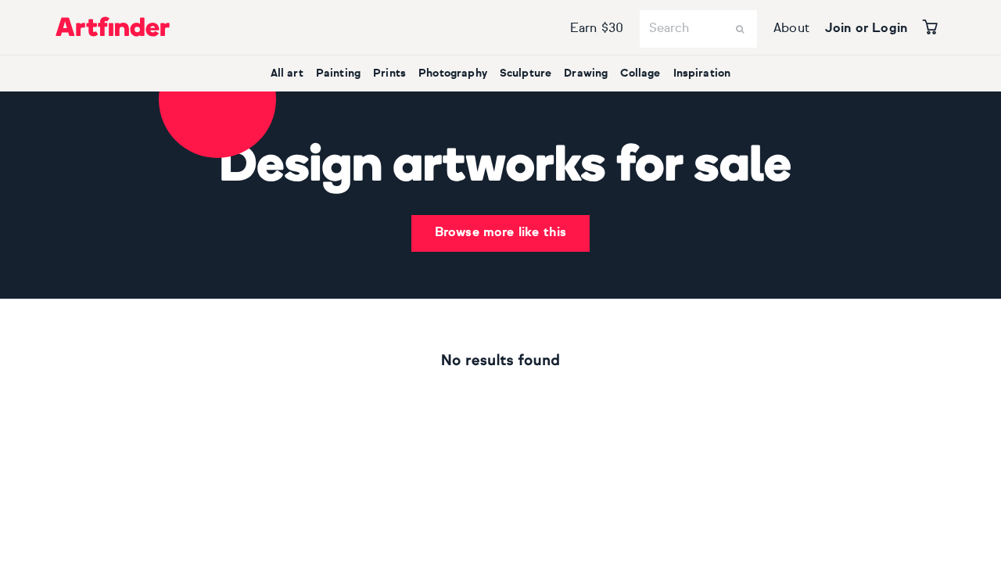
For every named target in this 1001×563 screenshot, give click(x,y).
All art (287, 73)
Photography (452, 73)
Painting (338, 73)
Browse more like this (500, 233)
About (791, 29)
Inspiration (702, 73)
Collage (640, 73)
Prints (389, 73)
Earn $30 (596, 29)
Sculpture (525, 73)
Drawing (586, 73)
